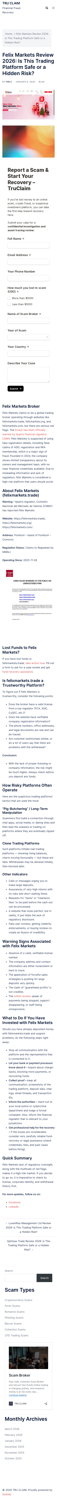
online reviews (22, 996)
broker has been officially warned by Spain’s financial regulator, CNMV (24, 434)
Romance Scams (15, 1311)
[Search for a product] (47, 8)
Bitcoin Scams (13, 1323)
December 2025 (14, 1446)
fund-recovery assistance (17, 671)
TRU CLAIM (11, 3)
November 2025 (14, 1452)
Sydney (6, 1494)
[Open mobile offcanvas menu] (53, 8)
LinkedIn (14, 1206)
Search (9, 1270)
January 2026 (13, 1440)
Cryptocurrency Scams (18, 1300)
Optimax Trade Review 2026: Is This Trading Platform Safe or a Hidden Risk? (28, 1245)
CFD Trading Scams (16, 1335)
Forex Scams (12, 1305)
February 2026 (13, 1434)
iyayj (9, 82)
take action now (35, 663)
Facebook (15, 1202)
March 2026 (12, 1429)
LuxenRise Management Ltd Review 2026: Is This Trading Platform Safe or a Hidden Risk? (28, 1227)
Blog (42, 82)
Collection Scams (15, 1329)
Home (8, 33)
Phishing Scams (14, 1317)
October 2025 (13, 1458)
